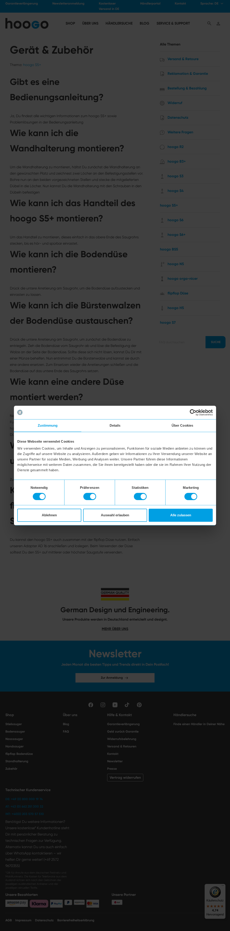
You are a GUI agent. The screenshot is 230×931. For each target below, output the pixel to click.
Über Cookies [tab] (182, 425)
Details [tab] (115, 425)
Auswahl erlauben (115, 515)
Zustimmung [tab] (48, 425)
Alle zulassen (180, 515)
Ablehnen (49, 515)
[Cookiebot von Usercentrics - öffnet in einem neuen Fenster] (193, 412)
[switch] (89, 496)
